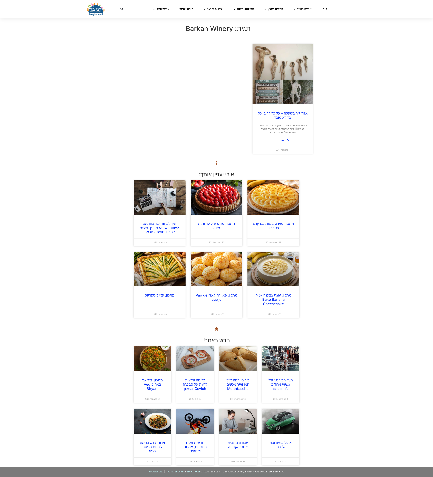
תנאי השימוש (193, 471)
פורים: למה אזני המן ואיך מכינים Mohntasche (237, 384)
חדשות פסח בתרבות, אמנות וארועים (195, 446)
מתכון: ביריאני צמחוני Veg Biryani (152, 384)
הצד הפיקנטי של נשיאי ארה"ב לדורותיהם (280, 384)
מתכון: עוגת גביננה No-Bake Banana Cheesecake (273, 299)
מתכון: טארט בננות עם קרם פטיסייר (273, 225)
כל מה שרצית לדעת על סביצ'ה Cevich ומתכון (195, 384)
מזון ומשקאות (245, 9)
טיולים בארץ (275, 9)
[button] (121, 9)
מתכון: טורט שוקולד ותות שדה (216, 225)
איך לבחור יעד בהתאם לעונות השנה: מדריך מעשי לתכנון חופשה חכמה (159, 227)
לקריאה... (283, 140)
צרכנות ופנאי (215, 9)
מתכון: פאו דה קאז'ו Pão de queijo (216, 297)
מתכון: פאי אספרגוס (160, 295)
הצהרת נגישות (156, 471)
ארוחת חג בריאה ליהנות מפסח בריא (152, 446)
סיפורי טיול (186, 9)
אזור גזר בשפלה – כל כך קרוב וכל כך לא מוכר (282, 115)
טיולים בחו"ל (305, 9)
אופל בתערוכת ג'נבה (281, 444)
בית (325, 9)
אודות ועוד (163, 9)
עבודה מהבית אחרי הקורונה (238, 444)
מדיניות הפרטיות (174, 471)
